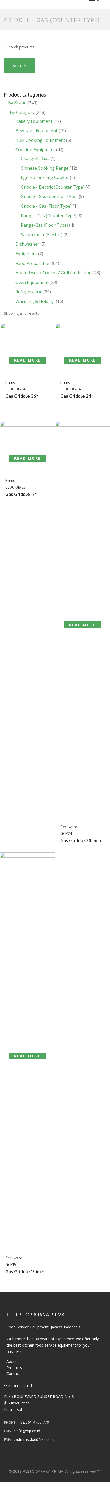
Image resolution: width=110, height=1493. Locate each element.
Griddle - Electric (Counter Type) (52, 187)
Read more (31, 357)
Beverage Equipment (36, 131)
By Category (22, 112)
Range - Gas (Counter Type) (48, 216)
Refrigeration (28, 292)
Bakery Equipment (33, 121)
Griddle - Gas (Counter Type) (49, 196)
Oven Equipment (32, 282)
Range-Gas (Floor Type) (44, 225)
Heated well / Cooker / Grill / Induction (53, 273)
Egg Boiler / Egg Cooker (45, 177)
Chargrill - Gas (35, 158)
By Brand (17, 103)
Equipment (26, 254)
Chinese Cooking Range (45, 168)
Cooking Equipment (35, 150)
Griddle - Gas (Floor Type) (46, 206)
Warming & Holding (35, 301)
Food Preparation (33, 263)
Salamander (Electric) (41, 235)
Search (19, 66)
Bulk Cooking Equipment (40, 140)
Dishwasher (27, 244)
